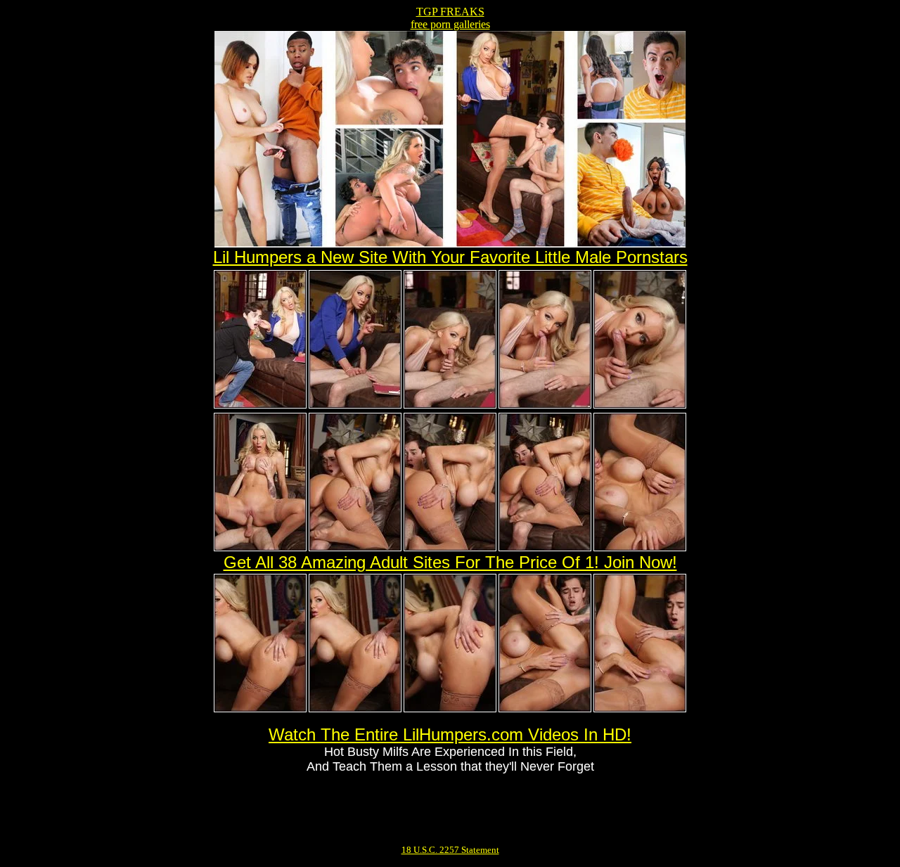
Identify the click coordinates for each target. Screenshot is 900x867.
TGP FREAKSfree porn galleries (450, 18)
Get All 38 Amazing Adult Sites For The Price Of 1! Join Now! (450, 562)
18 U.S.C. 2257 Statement (450, 849)
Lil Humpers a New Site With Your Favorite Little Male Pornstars (450, 257)
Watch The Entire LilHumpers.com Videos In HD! (450, 734)
